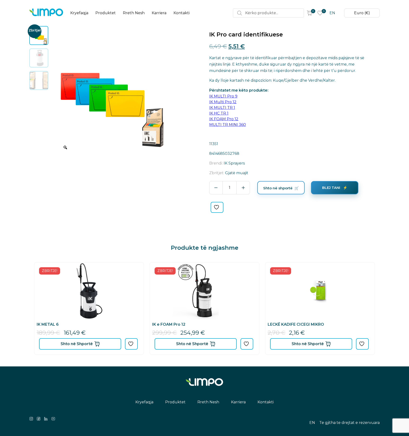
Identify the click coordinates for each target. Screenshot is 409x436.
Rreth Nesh (134, 13)
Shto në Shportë (77, 344)
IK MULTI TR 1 (222, 107)
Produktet (105, 13)
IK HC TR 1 (218, 113)
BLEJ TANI (331, 187)
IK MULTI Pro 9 (223, 96)
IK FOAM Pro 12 (223, 119)
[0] (309, 13)
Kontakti (181, 13)
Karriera (159, 13)
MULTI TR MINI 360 (227, 124)
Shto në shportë (278, 188)
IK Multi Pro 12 (222, 102)
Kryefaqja (79, 13)
